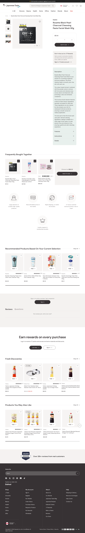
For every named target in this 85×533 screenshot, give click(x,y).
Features (57, 131)
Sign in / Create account (62, 62)
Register (28, 495)
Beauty (28, 11)
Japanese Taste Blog (51, 498)
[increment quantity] (72, 39)
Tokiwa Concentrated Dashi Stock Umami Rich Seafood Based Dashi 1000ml (71, 387)
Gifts (6, 513)
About (66, 11)
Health (35, 11)
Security (57, 529)
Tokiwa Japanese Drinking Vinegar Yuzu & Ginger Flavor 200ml (50, 387)
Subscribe (77, 473)
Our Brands (49, 495)
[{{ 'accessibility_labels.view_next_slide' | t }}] (79, 425)
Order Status (29, 501)
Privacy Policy (50, 529)
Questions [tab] (18, 309)
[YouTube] (21, 478)
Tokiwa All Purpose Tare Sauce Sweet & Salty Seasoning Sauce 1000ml (51, 433)
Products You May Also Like (18, 405)
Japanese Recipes (51, 501)
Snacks (7, 498)
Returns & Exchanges (71, 495)
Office (47, 11)
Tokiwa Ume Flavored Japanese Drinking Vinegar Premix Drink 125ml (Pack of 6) (32, 433)
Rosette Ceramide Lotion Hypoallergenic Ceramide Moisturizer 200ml (28, 180)
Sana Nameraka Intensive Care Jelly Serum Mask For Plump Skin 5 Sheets (51, 277)
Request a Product (31, 507)
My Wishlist (29, 498)
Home (41, 11)
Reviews (48, 513)
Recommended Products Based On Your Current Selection (33, 248)
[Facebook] (6, 478)
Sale (71, 11)
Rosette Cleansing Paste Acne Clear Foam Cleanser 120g (13, 276)
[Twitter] (10, 478)
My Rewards (29, 510)
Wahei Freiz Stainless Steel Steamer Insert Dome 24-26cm (32, 386)
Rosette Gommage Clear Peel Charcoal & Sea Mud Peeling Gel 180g (70, 277)
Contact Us (69, 501)
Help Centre (69, 498)
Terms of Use (43, 529)
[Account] (73, 6)
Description (58, 72)
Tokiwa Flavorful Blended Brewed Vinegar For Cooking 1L (71, 432)
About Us (48, 492)
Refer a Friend (49, 510)
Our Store (48, 516)
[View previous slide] (34, 45)
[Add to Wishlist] (40, 21)
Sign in (42, 302)
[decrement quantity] (57, 39)
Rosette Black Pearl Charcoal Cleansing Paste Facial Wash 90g (12, 180)
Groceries (8, 495)
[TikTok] (24, 478)
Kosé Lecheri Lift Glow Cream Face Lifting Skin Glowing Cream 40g (44, 180)
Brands (60, 11)
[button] (47, 176)
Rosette (55, 19)
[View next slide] (39, 45)
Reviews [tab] (8, 309)
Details (57, 141)
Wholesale (28, 513)
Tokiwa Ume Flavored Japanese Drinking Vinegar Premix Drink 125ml (13, 433)
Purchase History (30, 504)
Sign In (27, 492)
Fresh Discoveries (13, 359)
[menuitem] (13, 11)
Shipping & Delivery (71, 492)
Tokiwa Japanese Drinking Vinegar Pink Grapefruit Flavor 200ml (13, 387)
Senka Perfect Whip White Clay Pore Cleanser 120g (32, 276)
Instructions (58, 136)
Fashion (53, 11)
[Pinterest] (17, 478)
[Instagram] (13, 478)
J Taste (7, 492)
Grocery (21, 11)
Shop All (75, 248)
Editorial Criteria (50, 504)
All (14, 11)
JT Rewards (49, 507)
